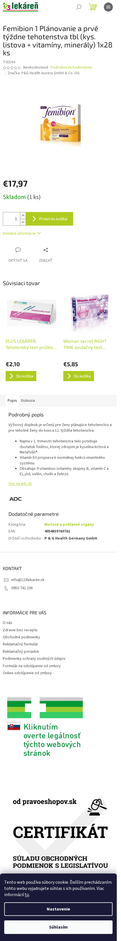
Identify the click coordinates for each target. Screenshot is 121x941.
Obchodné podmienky (21, 637)
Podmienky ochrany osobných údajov (34, 658)
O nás (7, 623)
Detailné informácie (19, 233)
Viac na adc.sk (20, 483)
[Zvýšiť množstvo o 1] (23, 215)
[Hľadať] (78, 7)
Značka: (44, 73)
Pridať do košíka (53, 218)
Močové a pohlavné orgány (69, 524)
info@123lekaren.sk (27, 580)
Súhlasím (58, 927)
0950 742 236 (22, 588)
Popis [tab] (12, 400)
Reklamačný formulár (20, 644)
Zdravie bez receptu (20, 630)
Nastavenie (58, 909)
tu (27, 895)
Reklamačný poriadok (21, 651)
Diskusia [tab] (28, 400)
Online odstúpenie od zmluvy (27, 673)
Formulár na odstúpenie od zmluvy (32, 666)
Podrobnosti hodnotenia (71, 67)
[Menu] (108, 7)
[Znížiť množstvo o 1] (23, 222)
